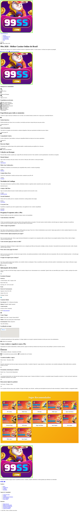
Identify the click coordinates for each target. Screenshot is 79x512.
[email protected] (6, 310)
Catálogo (4, 488)
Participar (2, 170)
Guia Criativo (5, 499)
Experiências (5, 487)
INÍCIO (4, 35)
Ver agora (2, 178)
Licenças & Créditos (7, 507)
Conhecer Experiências (14, 51)
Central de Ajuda (6, 494)
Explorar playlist (3, 194)
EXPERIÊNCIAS (6, 36)
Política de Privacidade (7, 505)
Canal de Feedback (6, 508)
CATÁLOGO (5, 37)
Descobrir (2, 210)
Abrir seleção (3, 162)
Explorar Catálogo (5, 51)
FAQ (4, 40)
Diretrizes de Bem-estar (7, 506)
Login (1, 33)
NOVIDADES (6, 38)
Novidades (5, 489)
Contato (4, 495)
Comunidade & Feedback (8, 496)
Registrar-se (5, 33)
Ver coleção (2, 202)
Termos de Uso (6, 503)
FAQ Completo (6, 497)
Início (4, 486)
